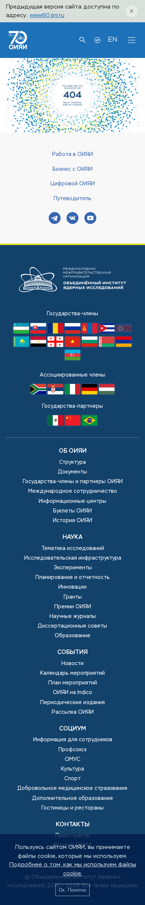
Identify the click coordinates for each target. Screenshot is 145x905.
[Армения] (124, 345)
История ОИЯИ (72, 520)
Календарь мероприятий (72, 673)
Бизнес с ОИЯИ (72, 169)
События (72, 652)
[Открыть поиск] (82, 40)
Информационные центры (72, 501)
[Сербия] (56, 392)
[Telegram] (55, 219)
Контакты (73, 825)
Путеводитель (72, 198)
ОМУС (72, 759)
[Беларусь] (107, 345)
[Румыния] (56, 332)
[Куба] (107, 332)
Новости (72, 663)
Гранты (73, 597)
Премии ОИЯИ (72, 606)
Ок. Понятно (72, 890)
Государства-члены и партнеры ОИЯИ (73, 481)
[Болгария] (90, 345)
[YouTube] (90, 219)
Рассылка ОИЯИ (73, 712)
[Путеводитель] (97, 40)
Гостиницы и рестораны (72, 808)
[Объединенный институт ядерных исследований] (72, 305)
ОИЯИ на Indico (72, 692)
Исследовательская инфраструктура (72, 558)
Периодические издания (72, 702)
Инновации (72, 587)
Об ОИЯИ (73, 451)
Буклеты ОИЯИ (72, 511)
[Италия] (73, 392)
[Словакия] (39, 332)
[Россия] (73, 332)
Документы (72, 472)
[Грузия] (56, 345)
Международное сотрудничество (72, 491)
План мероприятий (72, 683)
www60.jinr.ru (47, 15)
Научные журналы (72, 616)
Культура (72, 769)
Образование (72, 635)
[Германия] (90, 392)
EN (112, 39)
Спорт (72, 778)
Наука (72, 537)
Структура (72, 462)
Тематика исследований (72, 548)
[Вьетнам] (73, 345)
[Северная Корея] (124, 332)
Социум (72, 729)
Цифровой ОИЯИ (73, 183)
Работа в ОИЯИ (72, 154)
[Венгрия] (107, 392)
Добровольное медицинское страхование (72, 788)
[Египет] (39, 345)
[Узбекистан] (21, 332)
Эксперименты (73, 567)
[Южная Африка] (39, 392)
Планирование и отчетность (72, 577)
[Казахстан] (21, 345)
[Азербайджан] (72, 358)
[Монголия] (90, 332)
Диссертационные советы (72, 626)
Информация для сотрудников (72, 739)
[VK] (72, 219)
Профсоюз (72, 749)
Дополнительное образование (72, 798)
